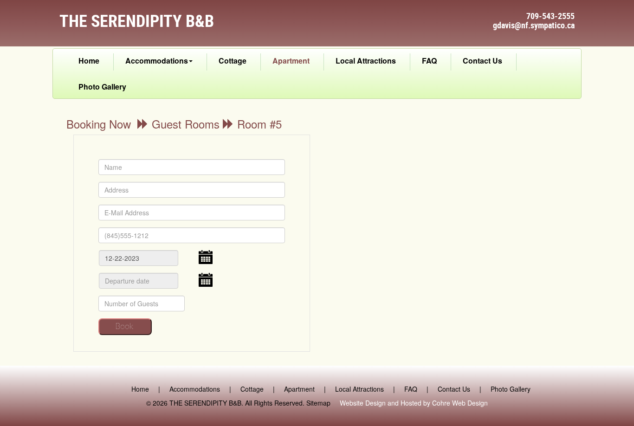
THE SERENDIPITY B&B (205, 402)
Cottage (232, 60)
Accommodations (156, 60)
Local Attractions (366, 60)
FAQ (429, 60)
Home (88, 60)
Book (124, 327)
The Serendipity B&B (136, 20)
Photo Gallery (102, 86)
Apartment (291, 60)
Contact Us (482, 60)
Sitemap (318, 402)
